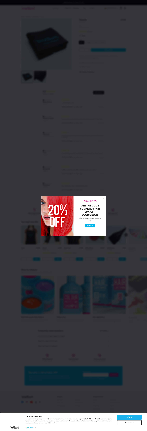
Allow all (129, 417)
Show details (29, 427)
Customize (128, 422)
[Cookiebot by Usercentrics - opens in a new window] (14, 427)
